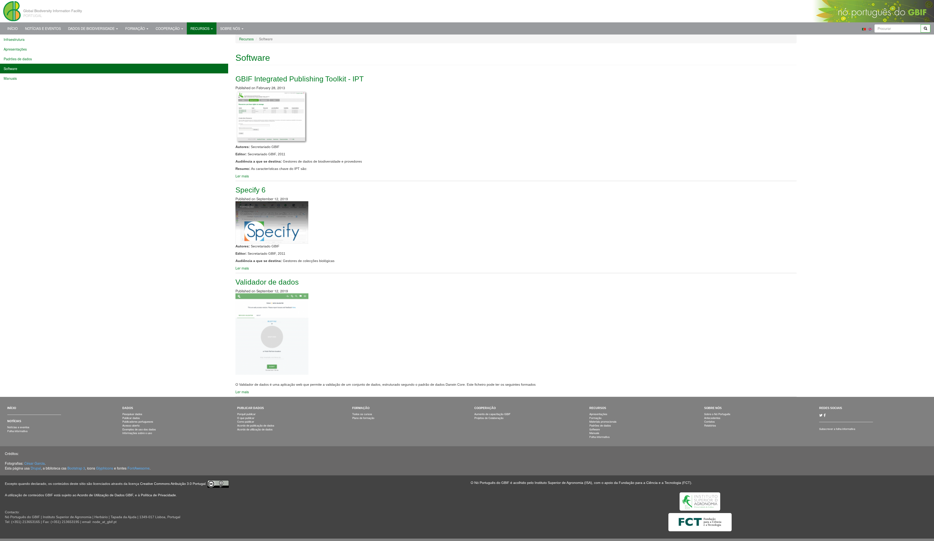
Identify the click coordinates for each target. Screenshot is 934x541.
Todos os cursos (362, 414)
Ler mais (242, 176)
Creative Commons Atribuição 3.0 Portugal (173, 484)
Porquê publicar (246, 414)
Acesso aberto (131, 425)
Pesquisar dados (132, 414)
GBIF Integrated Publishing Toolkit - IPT (299, 79)
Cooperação (168, 28)
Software (10, 68)
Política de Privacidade (158, 495)
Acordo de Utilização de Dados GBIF (105, 495)
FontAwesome (138, 468)
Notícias (14, 421)
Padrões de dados (18, 58)
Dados (127, 408)
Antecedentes (712, 418)
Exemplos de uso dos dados (139, 429)
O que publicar (245, 418)
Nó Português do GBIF (491, 483)
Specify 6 (250, 190)
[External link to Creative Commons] (218, 484)
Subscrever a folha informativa (837, 429)
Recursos (200, 28)
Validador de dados (267, 282)
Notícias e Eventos (43, 28)
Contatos (709, 421)
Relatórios (710, 425)
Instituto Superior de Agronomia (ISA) (563, 483)
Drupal (36, 468)
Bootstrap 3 (76, 468)
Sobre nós (230, 28)
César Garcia (34, 463)
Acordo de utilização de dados (255, 429)
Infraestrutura (14, 39)
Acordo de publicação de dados (255, 425)
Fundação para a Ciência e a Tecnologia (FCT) (655, 483)
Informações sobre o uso (137, 433)
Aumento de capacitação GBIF (492, 414)
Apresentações (15, 49)
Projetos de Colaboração (488, 418)
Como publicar (245, 421)
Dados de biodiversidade (92, 28)
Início (12, 28)
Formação (135, 28)
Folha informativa (17, 431)
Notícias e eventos (18, 427)
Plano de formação (363, 418)
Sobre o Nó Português (717, 414)
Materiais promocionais (603, 421)
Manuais (10, 78)
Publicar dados (131, 418)
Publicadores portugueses (137, 421)
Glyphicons (104, 468)
